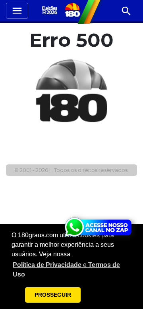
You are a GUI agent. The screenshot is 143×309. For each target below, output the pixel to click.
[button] (71, 269)
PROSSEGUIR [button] (53, 295)
